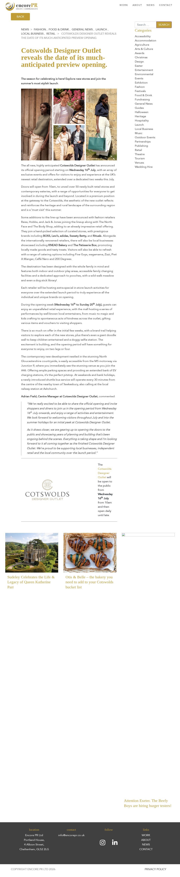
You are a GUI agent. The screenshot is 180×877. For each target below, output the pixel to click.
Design (139, 62)
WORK (146, 835)
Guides (139, 108)
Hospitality (142, 120)
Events (139, 78)
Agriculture (142, 45)
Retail (50, 34)
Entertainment (144, 70)
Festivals (140, 91)
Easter (139, 66)
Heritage (140, 116)
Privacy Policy (155, 869)
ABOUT (146, 840)
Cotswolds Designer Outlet (104, 473)
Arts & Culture (144, 49)
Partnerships (143, 142)
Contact (165, 5)
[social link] (102, 842)
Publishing (141, 146)
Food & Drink (59, 29)
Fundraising (142, 99)
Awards (139, 53)
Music (138, 133)
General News (82, 29)
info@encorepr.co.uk (71, 835)
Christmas (141, 57)
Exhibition (141, 83)
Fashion (40, 29)
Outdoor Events (145, 137)
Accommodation (145, 40)
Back (20, 17)
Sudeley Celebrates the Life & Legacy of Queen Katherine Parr (31, 582)
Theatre (140, 154)
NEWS (146, 844)
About (137, 5)
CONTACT (146, 849)
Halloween (141, 112)
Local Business (32, 34)
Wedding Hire (144, 167)
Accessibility (143, 36)
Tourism (140, 158)
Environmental (144, 74)
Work (124, 5)
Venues (139, 163)
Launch (101, 29)
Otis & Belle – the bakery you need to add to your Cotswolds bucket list (89, 582)
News (151, 5)
